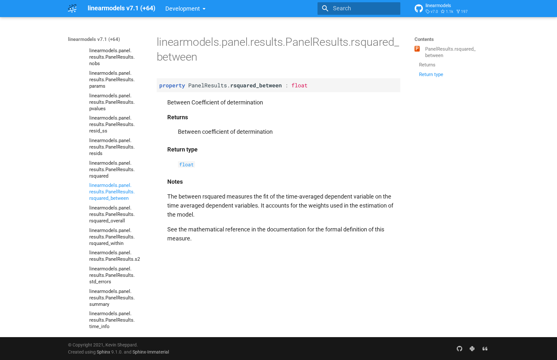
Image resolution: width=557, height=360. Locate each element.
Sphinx (103, 352)
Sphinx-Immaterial (150, 352)
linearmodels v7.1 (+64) (94, 39)
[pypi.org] (472, 348)
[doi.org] (485, 348)
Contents (424, 39)
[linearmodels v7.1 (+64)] (72, 8)
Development (182, 8)
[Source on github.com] (459, 348)
